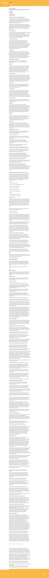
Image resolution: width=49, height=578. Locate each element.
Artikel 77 (19, 507)
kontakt (13, 573)
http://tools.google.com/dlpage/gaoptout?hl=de (15, 543)
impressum (10, 573)
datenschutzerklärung (6, 573)
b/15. (5, 3)
